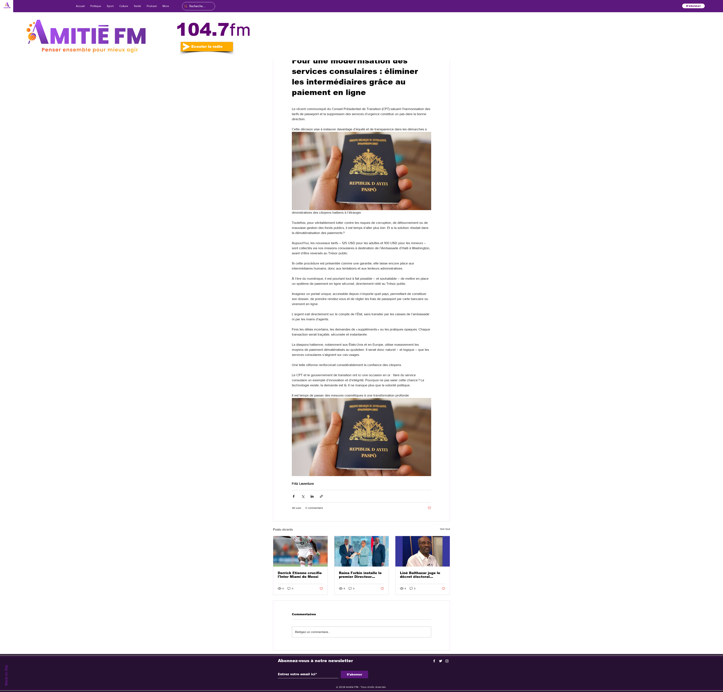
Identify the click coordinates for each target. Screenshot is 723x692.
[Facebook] (434, 661)
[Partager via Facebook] (293, 496)
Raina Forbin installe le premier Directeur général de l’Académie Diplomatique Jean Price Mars (360, 575)
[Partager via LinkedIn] (312, 496)
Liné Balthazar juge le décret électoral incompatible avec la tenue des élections (420, 575)
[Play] (186, 46)
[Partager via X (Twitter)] (303, 496)
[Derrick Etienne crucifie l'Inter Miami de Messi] (300, 551)
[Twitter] (441, 661)
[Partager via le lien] (321, 496)
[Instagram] (447, 661)
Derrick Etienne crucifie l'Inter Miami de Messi (300, 575)
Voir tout (445, 528)
